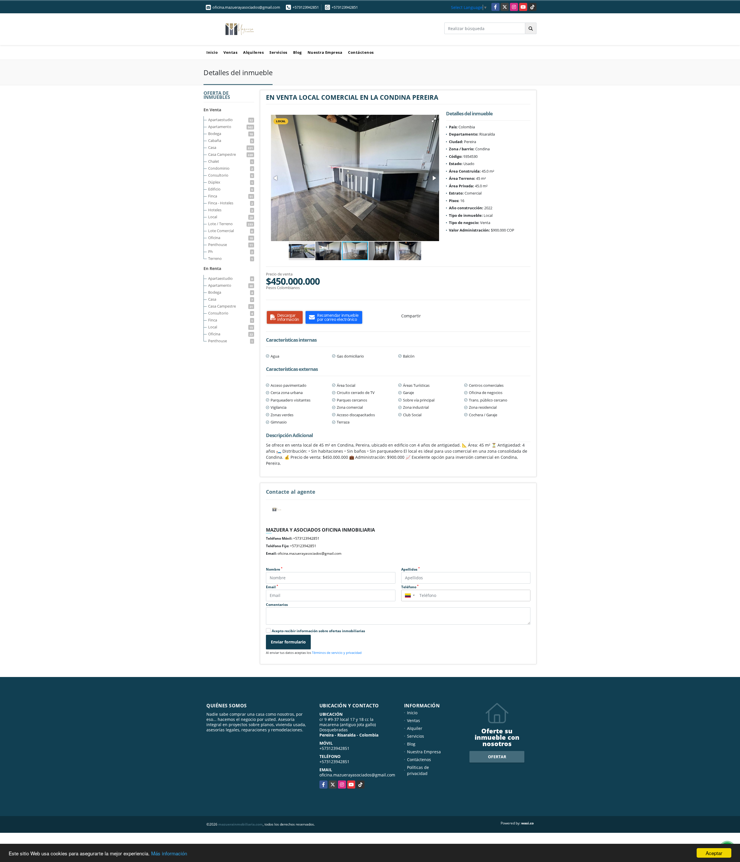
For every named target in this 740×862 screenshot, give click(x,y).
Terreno (230, 258)
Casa (230, 147)
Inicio (212, 52)
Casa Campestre (230, 154)
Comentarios (277, 604)
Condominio (230, 168)
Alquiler (414, 728)
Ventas (230, 52)
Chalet (230, 161)
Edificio (230, 189)
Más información (169, 853)
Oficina (230, 238)
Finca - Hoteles (230, 203)
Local (230, 217)
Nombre (274, 569)
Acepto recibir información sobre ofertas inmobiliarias (318, 630)
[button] (434, 120)
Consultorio (230, 175)
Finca (230, 196)
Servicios (278, 52)
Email (272, 586)
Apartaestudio (230, 120)
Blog (297, 52)
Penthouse (230, 245)
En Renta (212, 268)
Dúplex (230, 182)
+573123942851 (306, 7)
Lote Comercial (230, 231)
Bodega (230, 134)
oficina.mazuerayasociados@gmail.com (309, 553)
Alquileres (253, 52)
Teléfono (410, 586)
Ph (230, 251)
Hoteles (230, 210)
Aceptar (714, 853)
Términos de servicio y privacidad (337, 652)
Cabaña (230, 140)
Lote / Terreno (230, 224)
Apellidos (410, 569)
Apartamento (230, 127)
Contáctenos (361, 52)
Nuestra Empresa (325, 52)
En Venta (212, 109)
